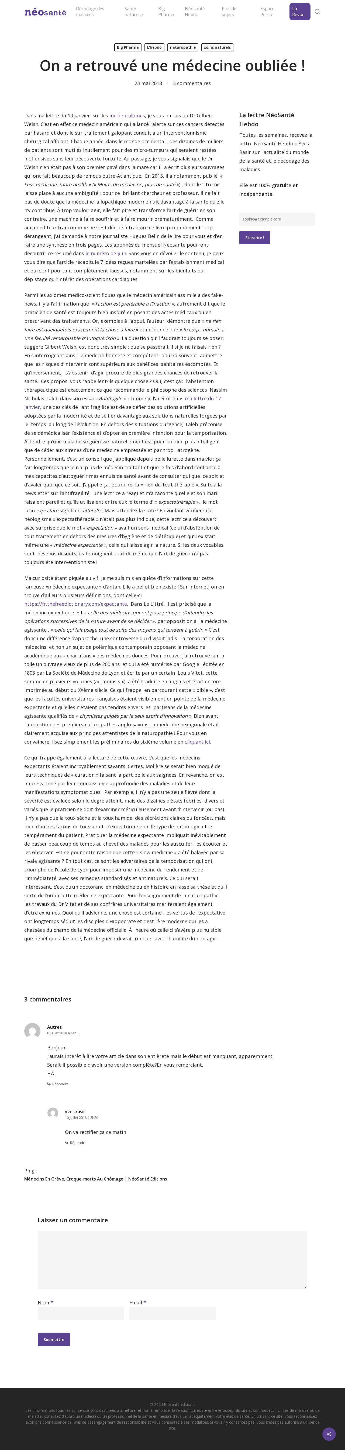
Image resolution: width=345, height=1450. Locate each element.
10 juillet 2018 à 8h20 (81, 1117)
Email (137, 1302)
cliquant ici (197, 741)
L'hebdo (154, 47)
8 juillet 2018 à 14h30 (63, 1033)
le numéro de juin (105, 253)
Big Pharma (128, 47)
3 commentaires (192, 83)
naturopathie (183, 47)
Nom (45, 1302)
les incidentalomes (123, 115)
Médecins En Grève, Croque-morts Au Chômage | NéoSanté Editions (95, 1179)
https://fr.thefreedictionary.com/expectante (75, 604)
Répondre (60, 1083)
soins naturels (217, 47)
